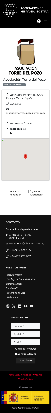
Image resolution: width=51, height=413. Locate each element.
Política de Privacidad (25, 348)
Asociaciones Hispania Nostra (34, 9)
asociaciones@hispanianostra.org (26, 243)
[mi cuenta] (38, 21)
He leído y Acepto (26, 354)
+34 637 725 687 (20, 256)
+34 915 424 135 (20, 250)
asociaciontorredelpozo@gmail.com (25, 113)
